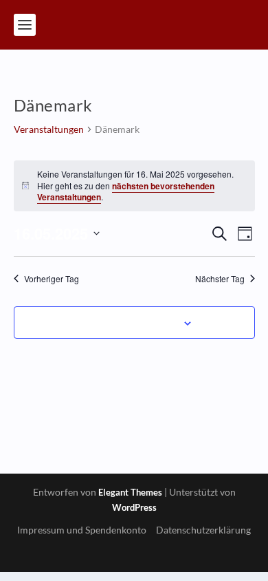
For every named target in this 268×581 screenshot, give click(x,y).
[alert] (134, 185)
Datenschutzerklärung (203, 530)
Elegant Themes (130, 492)
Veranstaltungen (49, 129)
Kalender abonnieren (127, 322)
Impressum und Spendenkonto (81, 530)
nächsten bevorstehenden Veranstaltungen (125, 192)
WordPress (134, 507)
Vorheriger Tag (51, 278)
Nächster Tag (220, 278)
